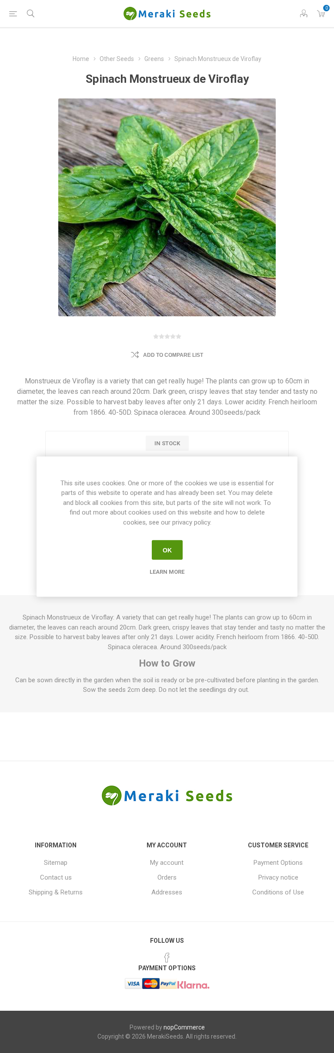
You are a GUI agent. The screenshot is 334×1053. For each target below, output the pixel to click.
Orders (167, 877)
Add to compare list (173, 355)
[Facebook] (167, 958)
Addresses (166, 892)
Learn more (167, 572)
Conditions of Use (278, 892)
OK (167, 549)
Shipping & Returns (56, 892)
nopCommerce (184, 1027)
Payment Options (278, 863)
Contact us (56, 877)
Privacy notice (278, 877)
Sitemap (55, 863)
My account (167, 863)
